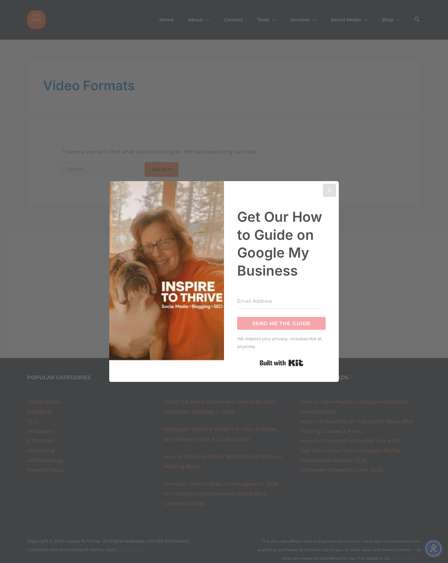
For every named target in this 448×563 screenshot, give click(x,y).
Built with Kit (281, 363)
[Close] (329, 190)
